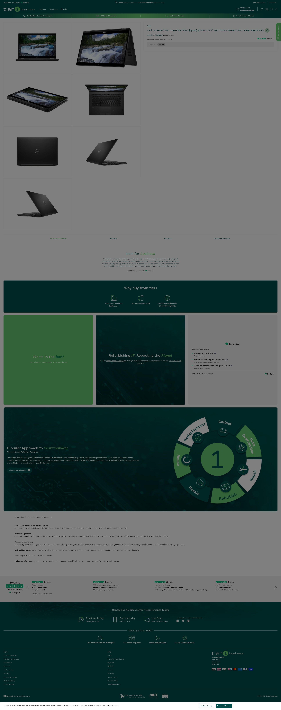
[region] (140, 706)
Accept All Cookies (224, 706)
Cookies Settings (206, 706)
